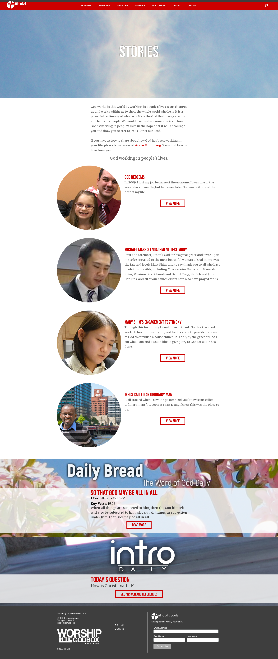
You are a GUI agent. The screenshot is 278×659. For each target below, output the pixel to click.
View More (173, 204)
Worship (86, 5)
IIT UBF (121, 625)
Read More (139, 525)
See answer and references (139, 595)
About (192, 5)
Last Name (192, 636)
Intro (177, 5)
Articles (122, 5)
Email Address (160, 628)
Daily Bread (159, 5)
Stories (140, 5)
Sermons (104, 5)
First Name (158, 636)
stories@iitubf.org (148, 145)
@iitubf (120, 629)
